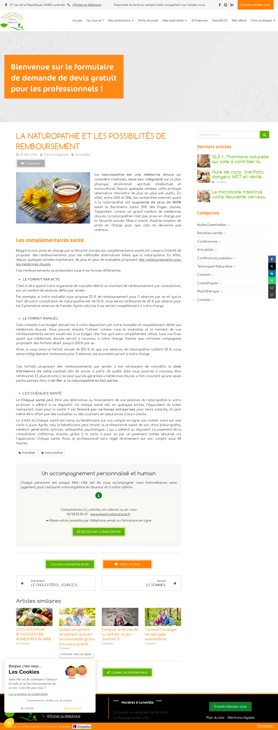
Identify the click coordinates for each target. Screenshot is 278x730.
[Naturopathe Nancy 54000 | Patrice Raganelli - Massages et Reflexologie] (12, 21)
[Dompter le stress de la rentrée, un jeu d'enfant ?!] (120, 617)
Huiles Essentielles (211, 224)
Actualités (205, 249)
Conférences (207, 241)
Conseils (204, 274)
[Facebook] (220, 5)
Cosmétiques (207, 283)
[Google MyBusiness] (225, 5)
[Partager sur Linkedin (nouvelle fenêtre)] (272, 273)
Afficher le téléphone (86, 5)
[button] (9, 722)
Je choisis (27, 708)
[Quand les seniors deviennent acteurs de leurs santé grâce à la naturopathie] (77, 617)
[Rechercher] (264, 134)
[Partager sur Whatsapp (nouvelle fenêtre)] (272, 280)
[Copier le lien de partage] (272, 294)
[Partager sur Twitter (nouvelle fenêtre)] (272, 266)
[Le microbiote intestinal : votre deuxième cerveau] (203, 196)
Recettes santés (210, 233)
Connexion (265, 726)
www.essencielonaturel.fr (110, 514)
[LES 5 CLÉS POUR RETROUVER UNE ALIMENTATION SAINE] (34, 617)
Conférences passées (214, 258)
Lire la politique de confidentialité (28, 694)
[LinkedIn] (231, 5)
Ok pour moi (73, 708)
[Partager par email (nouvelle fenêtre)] (272, 287)
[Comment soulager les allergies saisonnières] (163, 617)
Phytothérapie (208, 291)
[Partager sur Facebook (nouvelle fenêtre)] (272, 259)
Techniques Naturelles (214, 266)
